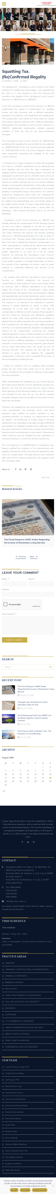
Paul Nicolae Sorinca (14, 1092)
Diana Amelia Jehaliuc (14, 1112)
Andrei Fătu (10, 1125)
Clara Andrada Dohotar (15, 1099)
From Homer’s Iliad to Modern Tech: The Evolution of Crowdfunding (34, 732)
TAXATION (9, 963)
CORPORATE (10, 1014)
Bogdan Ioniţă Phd (13, 1163)
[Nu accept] (52, 1185)
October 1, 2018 (11, 81)
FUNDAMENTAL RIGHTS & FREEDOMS (21, 1047)
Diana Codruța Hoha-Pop (16, 1151)
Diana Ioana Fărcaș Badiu (16, 1105)
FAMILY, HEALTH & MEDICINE (17, 1040)
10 (6, 774)
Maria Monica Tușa (13, 1086)
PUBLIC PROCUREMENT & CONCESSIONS (23, 995)
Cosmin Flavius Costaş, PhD (17, 1067)
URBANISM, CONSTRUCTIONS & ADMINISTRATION (27, 969)
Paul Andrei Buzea (13, 1118)
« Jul (3, 791)
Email (32, 579)
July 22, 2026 (25, 724)
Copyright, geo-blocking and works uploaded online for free (33, 703)
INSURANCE (10, 1008)
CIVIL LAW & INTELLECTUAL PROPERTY (22, 1001)
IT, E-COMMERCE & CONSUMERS (19, 1021)
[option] (28, 523)
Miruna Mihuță (11, 1138)
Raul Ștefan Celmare (14, 1157)
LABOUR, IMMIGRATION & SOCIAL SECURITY (24, 1027)
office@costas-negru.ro (16, 901)
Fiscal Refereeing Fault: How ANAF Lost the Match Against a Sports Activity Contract (34, 718)
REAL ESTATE (11, 989)
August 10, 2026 (27, 695)
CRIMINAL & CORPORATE (16, 976)
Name (5, 579)
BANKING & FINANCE (14, 982)
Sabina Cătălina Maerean (16, 1144)
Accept (14, 1190)
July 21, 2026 (25, 737)
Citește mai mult (39, 1190)
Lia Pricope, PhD (12, 1080)
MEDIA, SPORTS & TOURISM (17, 1034)
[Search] (50, 666)
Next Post (48, 477)
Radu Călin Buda (12, 1170)
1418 (24, 81)
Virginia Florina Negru (14, 1073)
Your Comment (9, 614)
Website (5, 589)
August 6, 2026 (26, 708)
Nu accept (25, 1190)
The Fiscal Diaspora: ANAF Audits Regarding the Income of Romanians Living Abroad (27, 541)
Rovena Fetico (11, 1131)
